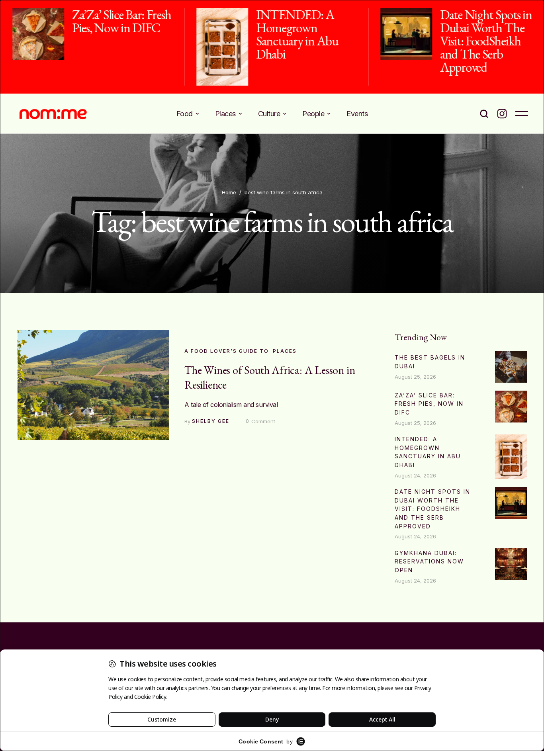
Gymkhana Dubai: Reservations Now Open (429, 561)
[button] (197, 113)
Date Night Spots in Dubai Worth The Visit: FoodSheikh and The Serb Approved (481, 41)
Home (229, 192)
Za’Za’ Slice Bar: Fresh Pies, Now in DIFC (117, 21)
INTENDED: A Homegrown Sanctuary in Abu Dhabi (293, 34)
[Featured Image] (34, 34)
